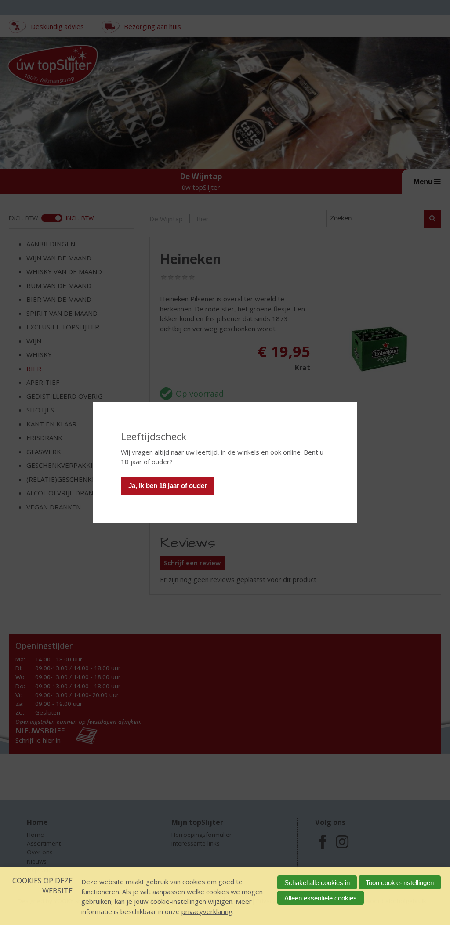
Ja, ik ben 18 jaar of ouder (167, 485)
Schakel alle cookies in (317, 882)
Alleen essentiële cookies (320, 898)
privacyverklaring (206, 911)
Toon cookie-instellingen (400, 882)
